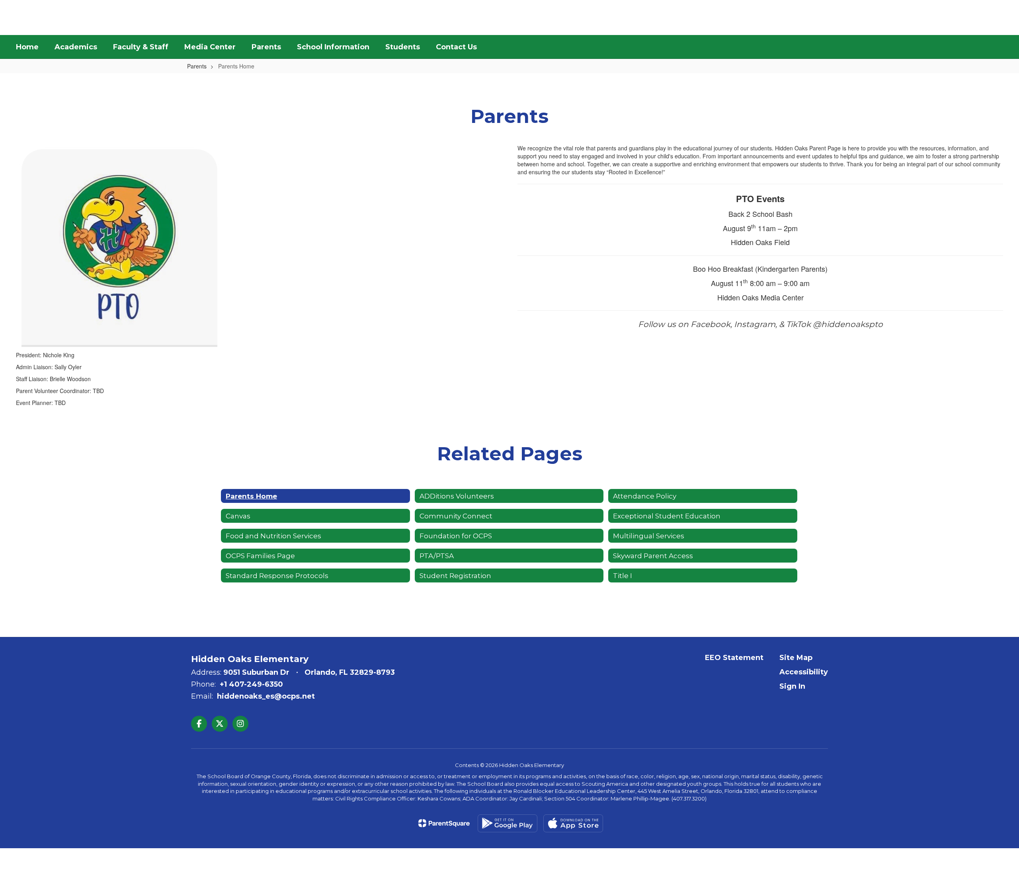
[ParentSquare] (444, 823)
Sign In (792, 686)
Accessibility (803, 672)
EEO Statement (734, 657)
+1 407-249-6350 (251, 684)
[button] (939, 17)
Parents (197, 66)
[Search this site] (999, 17)
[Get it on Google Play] (507, 823)
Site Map (795, 657)
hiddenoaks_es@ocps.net (266, 696)
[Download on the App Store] (573, 823)
